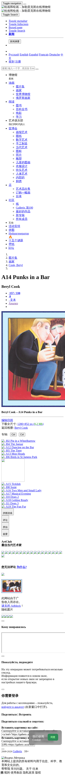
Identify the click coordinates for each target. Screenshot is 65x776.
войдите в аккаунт (12, 706)
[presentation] (36, 306)
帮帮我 (6, 768)
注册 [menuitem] (18, 61)
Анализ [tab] (13, 303)
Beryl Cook (21, 427)
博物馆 (13, 76)
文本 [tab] (12, 299)
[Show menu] (24, 4)
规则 (7, 772)
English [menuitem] (24, 54)
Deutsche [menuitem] (54, 54)
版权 (38, 772)
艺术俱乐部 (17, 122)
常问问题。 (18, 768)
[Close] (37, 69)
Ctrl (13, 434)
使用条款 (17, 772)
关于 (29, 768)
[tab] (14, 293)
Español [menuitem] (33, 54)
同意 (53, 737)
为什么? (22, 566)
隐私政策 (29, 772)
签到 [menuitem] (11, 61)
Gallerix (17, 751)
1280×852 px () (30, 423)
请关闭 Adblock (11, 605)
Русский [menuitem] (14, 54)
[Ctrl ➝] (11, 483)
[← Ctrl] (19, 457)
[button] (18, 20)
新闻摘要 (15, 41)
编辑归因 (7, 420)
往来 (35, 768)
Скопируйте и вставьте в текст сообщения (27, 741)
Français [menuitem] (44, 54)
